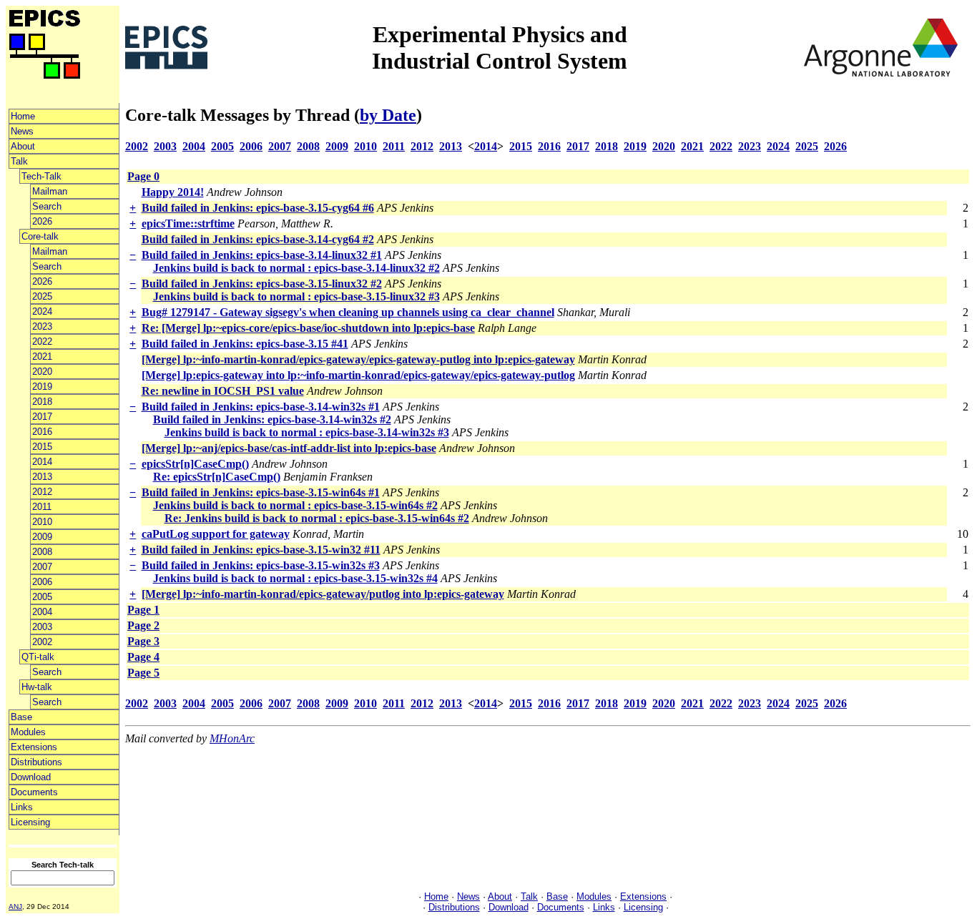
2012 (42, 491)
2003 (42, 626)
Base (21, 717)
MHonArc (232, 738)
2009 (42, 536)
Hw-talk (36, 687)
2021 (42, 356)
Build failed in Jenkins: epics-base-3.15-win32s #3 (261, 565)
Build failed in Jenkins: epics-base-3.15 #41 (245, 344)
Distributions (36, 762)
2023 (42, 326)
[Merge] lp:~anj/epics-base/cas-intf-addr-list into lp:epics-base (289, 448)
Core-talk (40, 236)
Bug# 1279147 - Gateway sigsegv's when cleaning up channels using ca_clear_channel (348, 312)
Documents (34, 792)
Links (22, 807)
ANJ (15, 906)
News (22, 131)
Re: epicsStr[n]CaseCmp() (216, 477)
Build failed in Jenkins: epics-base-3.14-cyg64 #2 (258, 239)
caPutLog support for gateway (216, 534)
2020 (42, 371)
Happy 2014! (173, 192)
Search (47, 206)
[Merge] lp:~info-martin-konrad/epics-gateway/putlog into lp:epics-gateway (323, 594)
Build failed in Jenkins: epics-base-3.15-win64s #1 (261, 492)
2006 (42, 581)
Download (31, 777)
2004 (42, 611)
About (23, 146)
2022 (42, 341)
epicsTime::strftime (188, 223)
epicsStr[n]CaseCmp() (195, 464)
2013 (42, 476)
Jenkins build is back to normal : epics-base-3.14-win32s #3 (307, 432)
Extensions (34, 747)
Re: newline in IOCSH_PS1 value (223, 391)
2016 (42, 431)
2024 (42, 311)
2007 (42, 566)
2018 (42, 401)
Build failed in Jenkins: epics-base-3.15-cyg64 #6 (258, 208)
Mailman (49, 191)
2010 (42, 521)
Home (23, 116)
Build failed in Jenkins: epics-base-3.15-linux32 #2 (262, 283)
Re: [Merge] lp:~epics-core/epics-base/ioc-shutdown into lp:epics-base (308, 328)
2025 (42, 296)
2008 (42, 551)
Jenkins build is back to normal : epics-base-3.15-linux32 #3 (296, 296)
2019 (42, 386)
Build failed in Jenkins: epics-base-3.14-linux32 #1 (262, 255)
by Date (388, 115)
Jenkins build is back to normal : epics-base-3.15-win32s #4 (295, 578)
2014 (42, 461)
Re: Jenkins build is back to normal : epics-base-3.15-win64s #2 (317, 518)
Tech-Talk (41, 176)
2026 (42, 221)
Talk (19, 161)
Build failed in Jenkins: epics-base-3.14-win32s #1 (261, 406)
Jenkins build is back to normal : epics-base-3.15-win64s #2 (295, 505)
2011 (41, 506)
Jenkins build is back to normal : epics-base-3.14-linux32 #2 (296, 268)
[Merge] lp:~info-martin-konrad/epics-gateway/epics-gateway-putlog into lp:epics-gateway (358, 359)
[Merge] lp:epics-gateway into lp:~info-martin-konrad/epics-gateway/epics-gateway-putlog (358, 375)
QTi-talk (37, 657)
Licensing (30, 822)
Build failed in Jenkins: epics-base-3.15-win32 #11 (261, 550)
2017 (42, 416)
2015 (42, 446)
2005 (42, 596)
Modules (28, 732)
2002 (42, 642)
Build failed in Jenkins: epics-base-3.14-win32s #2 (272, 419)
